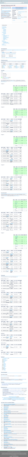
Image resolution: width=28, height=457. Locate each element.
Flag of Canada (5, 413)
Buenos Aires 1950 (4, 397)
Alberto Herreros (23, 379)
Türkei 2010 (20, 398)
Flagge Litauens (5, 427)
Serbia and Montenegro (8, 437)
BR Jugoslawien (11, 65)
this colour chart (14, 433)
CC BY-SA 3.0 (14, 447)
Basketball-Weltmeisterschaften (12, 396)
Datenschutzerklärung (15, 456)
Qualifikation (9, 399)
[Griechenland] (2, 65)
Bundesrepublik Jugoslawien (21, 11)
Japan (11, 67)
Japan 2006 (17, 398)
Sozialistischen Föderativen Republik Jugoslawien (5, 12)
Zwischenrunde (6, 77)
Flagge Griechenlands (6, 407)
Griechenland (9, 8)
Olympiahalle (8, 50)
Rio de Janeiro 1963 (19, 397)
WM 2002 (25, 21)
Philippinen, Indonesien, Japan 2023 (15, 399)
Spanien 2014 (23, 398)
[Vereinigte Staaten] (16, 139)
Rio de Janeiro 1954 (9, 397)
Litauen (16, 65)
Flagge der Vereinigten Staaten (7, 431)
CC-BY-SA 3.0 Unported (17, 451)
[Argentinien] (21, 66)
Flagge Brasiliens (6, 429)
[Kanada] (15, 90)
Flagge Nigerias (5, 435)
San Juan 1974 (9, 398)
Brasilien (16, 66)
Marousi (2, 8)
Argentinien (23, 66)
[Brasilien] (15, 142)
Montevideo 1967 (24, 397)
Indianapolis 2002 (13, 398)
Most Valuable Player (4, 375)
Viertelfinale (5, 195)
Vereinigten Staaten (4, 16)
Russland (6, 14)
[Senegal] (2, 67)
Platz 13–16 (7, 78)
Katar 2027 (24, 399)
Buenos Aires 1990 (22, 398)
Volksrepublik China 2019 (5, 399)
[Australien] (16, 172)
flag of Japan (9, 424)
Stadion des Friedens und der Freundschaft (19, 50)
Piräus (4, 8)
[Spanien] (21, 65)
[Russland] (8, 66)
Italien (3, 66)
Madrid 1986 (18, 398)
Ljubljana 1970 (5, 398)
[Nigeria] (21, 67)
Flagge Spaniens (6, 409)
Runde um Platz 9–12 (16, 195)
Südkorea (16, 67)
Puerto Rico (5, 366)
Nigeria (22, 67)
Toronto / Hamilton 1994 (5, 398)
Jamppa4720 (9, 447)
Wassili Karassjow (16, 379)
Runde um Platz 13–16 (3, 81)
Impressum (11, 456)
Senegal (4, 67)
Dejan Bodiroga (19, 18)
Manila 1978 (12, 398)
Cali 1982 (15, 398)
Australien (5, 364)
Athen (7, 8)
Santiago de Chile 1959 (14, 397)
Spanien (22, 65)
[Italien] (2, 66)
